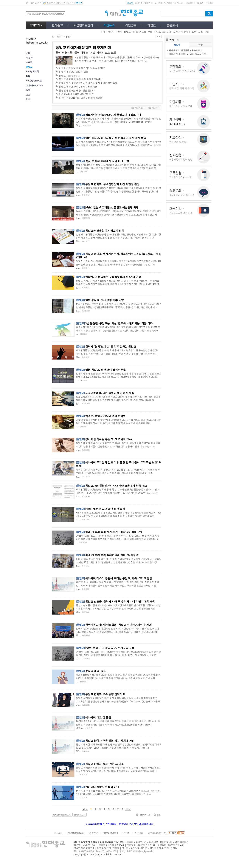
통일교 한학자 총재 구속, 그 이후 (104, 763)
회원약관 (93, 832)
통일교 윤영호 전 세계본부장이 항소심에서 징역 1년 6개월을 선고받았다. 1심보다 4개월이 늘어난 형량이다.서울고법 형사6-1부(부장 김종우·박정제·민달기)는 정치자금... (118, 264)
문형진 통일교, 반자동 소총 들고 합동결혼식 (81, 79)
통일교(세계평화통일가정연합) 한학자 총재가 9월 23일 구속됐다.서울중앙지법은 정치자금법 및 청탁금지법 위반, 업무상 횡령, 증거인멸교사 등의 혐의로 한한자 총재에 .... (119, 771)
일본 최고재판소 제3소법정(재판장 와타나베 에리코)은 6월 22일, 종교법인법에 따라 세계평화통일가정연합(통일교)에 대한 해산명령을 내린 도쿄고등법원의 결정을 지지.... (118, 214)
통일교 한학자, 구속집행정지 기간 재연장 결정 (112, 184)
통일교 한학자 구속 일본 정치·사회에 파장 (109, 740)
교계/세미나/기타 (34, 85)
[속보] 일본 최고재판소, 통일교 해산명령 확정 (112, 207)
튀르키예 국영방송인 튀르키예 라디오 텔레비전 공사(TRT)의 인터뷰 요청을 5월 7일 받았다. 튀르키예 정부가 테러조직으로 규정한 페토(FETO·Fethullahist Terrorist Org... (118, 122)
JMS (28, 76)
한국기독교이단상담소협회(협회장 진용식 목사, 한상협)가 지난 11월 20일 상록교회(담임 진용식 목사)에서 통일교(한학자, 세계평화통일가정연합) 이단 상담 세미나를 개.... (117, 632)
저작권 (126, 832)
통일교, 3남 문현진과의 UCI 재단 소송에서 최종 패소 (116, 485)
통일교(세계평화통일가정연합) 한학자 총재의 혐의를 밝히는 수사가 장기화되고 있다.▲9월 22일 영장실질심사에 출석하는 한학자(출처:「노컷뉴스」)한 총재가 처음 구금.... (118, 701)
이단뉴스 (59, 36)
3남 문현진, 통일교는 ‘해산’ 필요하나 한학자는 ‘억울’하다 (119, 323)
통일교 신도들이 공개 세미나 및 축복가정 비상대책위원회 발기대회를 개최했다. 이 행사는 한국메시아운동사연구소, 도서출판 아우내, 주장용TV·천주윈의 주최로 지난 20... (118, 609)
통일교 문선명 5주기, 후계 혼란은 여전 (78, 86)
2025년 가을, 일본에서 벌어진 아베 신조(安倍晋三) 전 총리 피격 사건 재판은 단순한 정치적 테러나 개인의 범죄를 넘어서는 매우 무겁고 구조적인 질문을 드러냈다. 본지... (117, 585)
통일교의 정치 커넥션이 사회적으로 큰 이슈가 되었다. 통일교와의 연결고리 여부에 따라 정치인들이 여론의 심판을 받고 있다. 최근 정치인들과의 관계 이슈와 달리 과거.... (118, 446)
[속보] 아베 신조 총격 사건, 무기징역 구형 (109, 647)
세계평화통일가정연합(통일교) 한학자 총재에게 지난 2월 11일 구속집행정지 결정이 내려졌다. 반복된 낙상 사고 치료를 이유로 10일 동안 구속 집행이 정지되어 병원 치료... (117, 354)
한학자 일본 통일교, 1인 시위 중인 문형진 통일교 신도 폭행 (88, 83)
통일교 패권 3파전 (95, 671)
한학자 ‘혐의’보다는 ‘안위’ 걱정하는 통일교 (110, 346)
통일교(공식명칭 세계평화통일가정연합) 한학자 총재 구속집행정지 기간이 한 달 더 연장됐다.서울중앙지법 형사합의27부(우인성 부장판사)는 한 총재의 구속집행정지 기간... (118, 191)
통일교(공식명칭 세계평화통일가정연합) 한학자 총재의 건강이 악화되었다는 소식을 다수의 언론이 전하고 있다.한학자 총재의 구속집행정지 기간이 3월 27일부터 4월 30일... (117, 284)
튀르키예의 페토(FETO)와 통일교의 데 (188, 53)
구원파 (29, 57)
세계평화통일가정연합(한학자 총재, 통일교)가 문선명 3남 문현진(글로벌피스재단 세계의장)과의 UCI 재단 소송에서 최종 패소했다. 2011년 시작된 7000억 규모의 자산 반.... (118, 493)
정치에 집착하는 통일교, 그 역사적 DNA (108, 439)
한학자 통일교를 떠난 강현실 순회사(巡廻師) (81, 97)
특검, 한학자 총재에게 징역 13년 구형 (107, 161)
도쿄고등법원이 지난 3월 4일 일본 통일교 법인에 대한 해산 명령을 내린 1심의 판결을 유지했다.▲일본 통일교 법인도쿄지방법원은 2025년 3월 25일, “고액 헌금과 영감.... (118, 400)
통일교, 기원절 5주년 (69, 75)
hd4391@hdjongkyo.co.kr (140, 851)
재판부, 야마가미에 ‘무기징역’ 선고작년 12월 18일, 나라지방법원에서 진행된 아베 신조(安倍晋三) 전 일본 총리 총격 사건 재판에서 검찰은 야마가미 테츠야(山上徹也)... (118, 473)
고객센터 (158, 3)
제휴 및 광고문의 (110, 832)
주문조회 (209, 3)
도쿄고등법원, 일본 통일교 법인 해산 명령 (109, 392)
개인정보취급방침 (76, 832)
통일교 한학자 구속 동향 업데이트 (105, 694)
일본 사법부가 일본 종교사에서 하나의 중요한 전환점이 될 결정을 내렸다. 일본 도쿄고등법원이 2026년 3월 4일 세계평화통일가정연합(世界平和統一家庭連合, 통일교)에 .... (118, 377)
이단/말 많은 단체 (34, 80)
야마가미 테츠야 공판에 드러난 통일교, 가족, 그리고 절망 (118, 578)
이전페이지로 (144, 814)
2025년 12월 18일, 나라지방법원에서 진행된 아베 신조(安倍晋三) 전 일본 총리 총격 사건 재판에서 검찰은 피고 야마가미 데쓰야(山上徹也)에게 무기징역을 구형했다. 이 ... (117, 539)
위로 (158, 814)
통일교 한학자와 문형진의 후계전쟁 (83, 47)
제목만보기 (139, 108)
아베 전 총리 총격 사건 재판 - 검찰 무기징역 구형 (114, 532)
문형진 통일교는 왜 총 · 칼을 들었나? (77, 90)
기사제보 (167, 3)
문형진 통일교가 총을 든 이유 (73, 72)
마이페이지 (148, 3)
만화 (28, 99)
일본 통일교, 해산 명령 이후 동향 (104, 300)
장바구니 (200, 3)
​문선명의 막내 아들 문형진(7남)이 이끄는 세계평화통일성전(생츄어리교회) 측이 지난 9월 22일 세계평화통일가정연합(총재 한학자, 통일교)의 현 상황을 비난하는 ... (118, 794)
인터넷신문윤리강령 (157, 832)
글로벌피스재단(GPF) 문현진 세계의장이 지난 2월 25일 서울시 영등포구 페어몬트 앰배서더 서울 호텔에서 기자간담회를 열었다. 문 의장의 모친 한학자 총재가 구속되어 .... (118, 330)
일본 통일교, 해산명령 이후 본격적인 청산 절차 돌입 (115, 137)
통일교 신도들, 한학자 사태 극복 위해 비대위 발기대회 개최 (120, 601)
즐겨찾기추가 (36, 3)
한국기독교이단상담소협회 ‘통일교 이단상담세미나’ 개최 (118, 624)
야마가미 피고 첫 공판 (98, 717)
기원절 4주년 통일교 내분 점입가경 (76, 94)
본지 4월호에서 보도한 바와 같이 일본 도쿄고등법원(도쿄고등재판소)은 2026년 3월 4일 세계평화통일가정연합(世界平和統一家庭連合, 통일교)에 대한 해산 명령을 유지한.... (118, 307)
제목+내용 (156, 108)
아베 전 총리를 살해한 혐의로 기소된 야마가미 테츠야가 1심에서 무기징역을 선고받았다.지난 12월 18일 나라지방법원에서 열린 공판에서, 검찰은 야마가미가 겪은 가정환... (118, 562)
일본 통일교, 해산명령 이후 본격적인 (185, 50)
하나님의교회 (32, 71)
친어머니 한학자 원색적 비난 (102, 787)
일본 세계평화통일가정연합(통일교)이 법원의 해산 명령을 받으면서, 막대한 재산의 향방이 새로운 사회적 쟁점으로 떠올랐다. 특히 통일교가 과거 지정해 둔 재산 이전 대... (118, 238)
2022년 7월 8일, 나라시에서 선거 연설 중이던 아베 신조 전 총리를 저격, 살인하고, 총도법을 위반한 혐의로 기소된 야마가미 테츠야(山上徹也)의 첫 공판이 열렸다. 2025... (118, 725)
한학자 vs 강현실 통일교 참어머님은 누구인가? (82, 68)
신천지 (29, 62)
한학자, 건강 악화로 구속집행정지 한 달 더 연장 (113, 277)
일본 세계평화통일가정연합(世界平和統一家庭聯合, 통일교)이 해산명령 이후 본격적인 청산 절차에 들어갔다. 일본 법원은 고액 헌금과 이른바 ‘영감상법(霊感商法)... (119, 143)
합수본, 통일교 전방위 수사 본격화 (105, 416)
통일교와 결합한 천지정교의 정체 (104, 230)
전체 (28, 52)
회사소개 (58, 832)
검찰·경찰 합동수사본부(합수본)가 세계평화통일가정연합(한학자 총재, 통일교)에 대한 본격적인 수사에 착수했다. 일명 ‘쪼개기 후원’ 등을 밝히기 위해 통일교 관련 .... (118, 423)
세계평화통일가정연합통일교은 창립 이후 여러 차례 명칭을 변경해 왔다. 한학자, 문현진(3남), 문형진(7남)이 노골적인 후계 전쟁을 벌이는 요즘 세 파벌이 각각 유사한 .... (118, 678)
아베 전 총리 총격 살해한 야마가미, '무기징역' (112, 555)
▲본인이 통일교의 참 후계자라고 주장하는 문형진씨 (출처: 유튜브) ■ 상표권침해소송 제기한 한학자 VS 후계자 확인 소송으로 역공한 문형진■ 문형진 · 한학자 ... (116, 59)
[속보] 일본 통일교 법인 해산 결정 (105, 508)
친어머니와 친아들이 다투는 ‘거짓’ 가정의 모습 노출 (85, 52)
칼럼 (28, 89)
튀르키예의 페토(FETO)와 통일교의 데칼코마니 (113, 114)
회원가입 (138, 3)
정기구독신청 (177, 3)
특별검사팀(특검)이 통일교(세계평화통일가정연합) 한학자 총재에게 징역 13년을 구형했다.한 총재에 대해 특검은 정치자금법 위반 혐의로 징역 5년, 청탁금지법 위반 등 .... (118, 168)
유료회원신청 (190, 3)
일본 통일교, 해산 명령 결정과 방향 (105, 369)
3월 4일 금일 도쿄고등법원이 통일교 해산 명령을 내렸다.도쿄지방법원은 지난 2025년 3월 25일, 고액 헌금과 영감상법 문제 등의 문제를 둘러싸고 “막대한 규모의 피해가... (118, 516)
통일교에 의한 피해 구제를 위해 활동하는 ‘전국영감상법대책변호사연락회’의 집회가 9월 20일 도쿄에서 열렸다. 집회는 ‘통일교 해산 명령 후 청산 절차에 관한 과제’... (118, 748)
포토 (28, 94)
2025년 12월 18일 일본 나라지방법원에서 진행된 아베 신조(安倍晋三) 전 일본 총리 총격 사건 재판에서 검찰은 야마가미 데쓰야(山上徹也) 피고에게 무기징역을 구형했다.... (118, 655)
